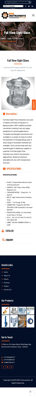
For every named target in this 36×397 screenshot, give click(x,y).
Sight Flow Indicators (16, 39)
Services (7, 283)
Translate (19, 8)
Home (4, 39)
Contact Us (7, 290)
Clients (6, 279)
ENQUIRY (9, 239)
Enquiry (6, 286)
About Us (7, 276)
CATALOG (10, 230)
